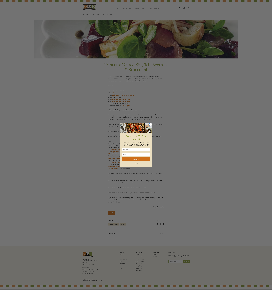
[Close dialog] (150, 124)
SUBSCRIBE (136, 159)
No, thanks (136, 163)
